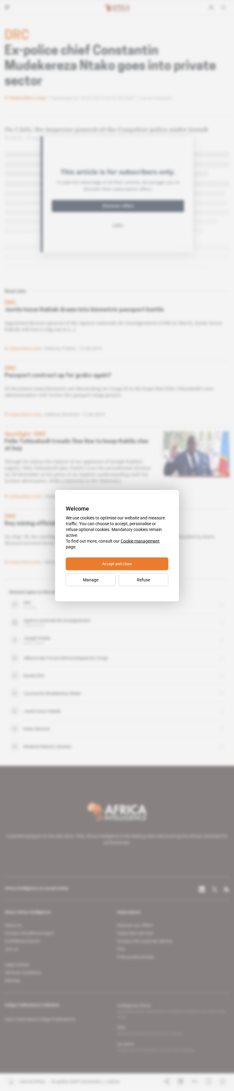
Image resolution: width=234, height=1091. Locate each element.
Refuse (143, 579)
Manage (90, 579)
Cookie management (140, 540)
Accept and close (117, 563)
